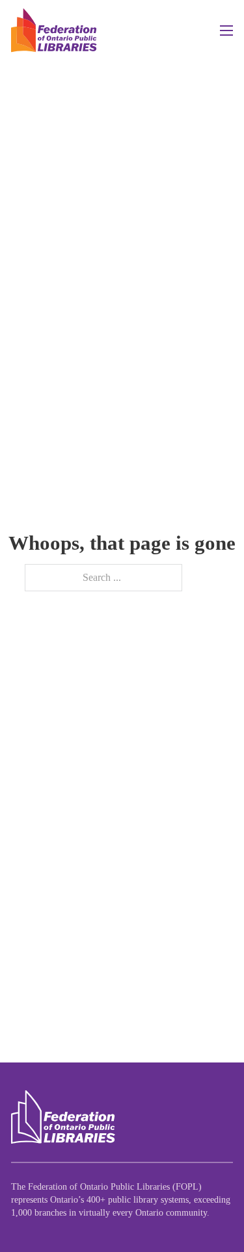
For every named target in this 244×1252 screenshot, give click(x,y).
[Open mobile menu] (226, 30)
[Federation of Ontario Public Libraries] (63, 1117)
